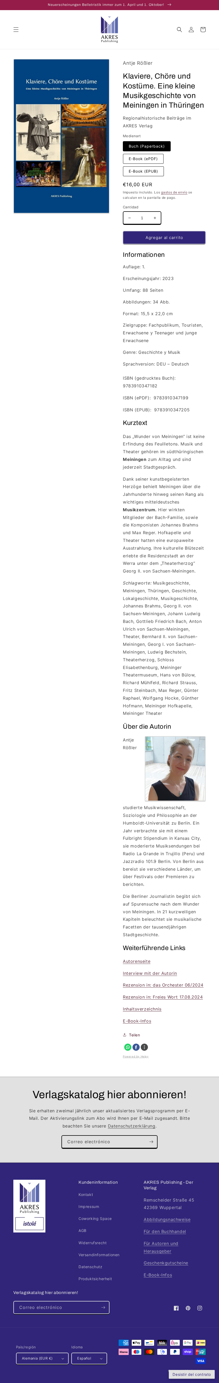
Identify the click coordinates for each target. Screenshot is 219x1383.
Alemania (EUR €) (37, 1358)
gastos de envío (174, 192)
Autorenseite (136, 961)
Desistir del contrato (192, 1374)
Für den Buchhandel (165, 1231)
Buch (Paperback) (147, 146)
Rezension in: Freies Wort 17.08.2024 (163, 997)
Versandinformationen (99, 1254)
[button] (16, 29)
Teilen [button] (134, 1035)
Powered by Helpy (136, 1056)
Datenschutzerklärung (131, 1126)
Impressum (89, 1206)
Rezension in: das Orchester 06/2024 (163, 985)
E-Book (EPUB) (143, 171)
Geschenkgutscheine (166, 1263)
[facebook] (136, 1047)
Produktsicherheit (95, 1278)
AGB (83, 1230)
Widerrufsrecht (93, 1242)
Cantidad (130, 207)
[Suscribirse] (151, 1141)
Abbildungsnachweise (167, 1219)
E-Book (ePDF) (143, 158)
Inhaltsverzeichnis (142, 1009)
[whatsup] (127, 1047)
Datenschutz (91, 1266)
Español (84, 1358)
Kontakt (86, 1194)
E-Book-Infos (137, 1021)
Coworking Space (95, 1218)
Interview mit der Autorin (150, 973)
